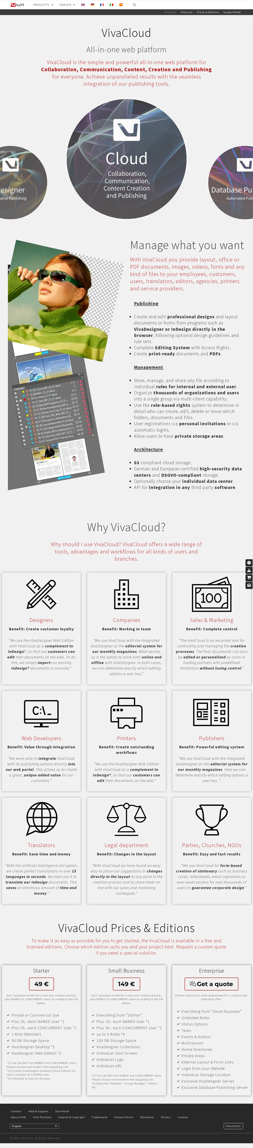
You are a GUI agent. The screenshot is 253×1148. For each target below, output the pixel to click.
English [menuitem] (17, 1126)
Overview (170, 12)
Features (187, 12)
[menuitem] (83, 4)
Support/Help (232, 12)
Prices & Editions (208, 12)
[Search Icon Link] (135, 4)
